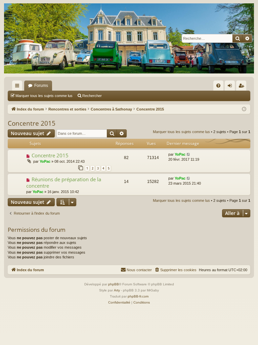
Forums (41, 85)
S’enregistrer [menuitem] (242, 87)
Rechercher (92, 96)
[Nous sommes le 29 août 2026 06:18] (244, 109)
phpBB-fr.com (138, 296)
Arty (117, 290)
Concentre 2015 (31, 123)
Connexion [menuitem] (231, 87)
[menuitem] (218, 86)
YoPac (45, 161)
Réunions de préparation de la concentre (63, 182)
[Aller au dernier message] (188, 154)
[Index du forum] (129, 38)
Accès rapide (18, 87)
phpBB (113, 284)
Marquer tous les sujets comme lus (44, 96)
